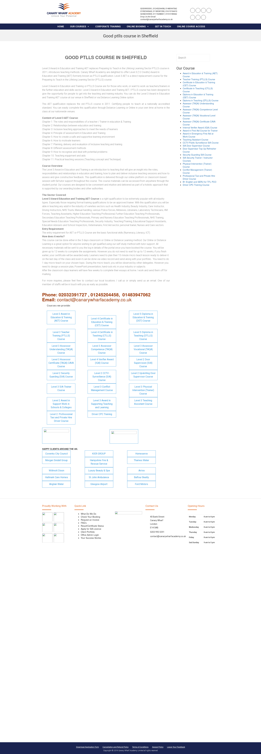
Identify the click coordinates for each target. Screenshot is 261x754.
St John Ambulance (99, 477)
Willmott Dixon (56, 470)
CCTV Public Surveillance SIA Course (201, 142)
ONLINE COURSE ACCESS (191, 26)
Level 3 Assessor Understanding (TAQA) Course (61, 349)
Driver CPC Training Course (196, 184)
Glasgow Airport (98, 484)
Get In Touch (163, 26)
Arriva (142, 470)
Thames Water (141, 460)
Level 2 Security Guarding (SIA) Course (61, 375)
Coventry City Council (56, 453)
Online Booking (136, 26)
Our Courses (78, 26)
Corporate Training (108, 26)
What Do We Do (88, 513)
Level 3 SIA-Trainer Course (61, 388)
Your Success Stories (91, 537)
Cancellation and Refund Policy (116, 747)
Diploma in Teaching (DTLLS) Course (200, 100)
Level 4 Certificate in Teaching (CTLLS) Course (102, 336)
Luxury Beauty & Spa (99, 470)
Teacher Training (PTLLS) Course (199, 79)
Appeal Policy (157, 747)
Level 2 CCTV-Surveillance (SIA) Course (101, 377)
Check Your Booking (90, 516)
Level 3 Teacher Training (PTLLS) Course (61, 336)
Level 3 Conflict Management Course (102, 388)
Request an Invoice (90, 519)
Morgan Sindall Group (56, 460)
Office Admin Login (90, 534)
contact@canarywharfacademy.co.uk (168, 536)
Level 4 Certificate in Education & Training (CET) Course (102, 322)
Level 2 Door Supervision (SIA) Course (143, 363)
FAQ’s (84, 522)
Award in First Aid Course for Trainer (200, 130)
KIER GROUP (99, 453)
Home (60, 26)
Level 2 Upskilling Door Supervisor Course (143, 375)
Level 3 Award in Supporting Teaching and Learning (102, 404)
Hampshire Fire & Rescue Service (99, 462)
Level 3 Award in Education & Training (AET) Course (61, 317)
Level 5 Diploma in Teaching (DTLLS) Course (143, 336)
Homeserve (141, 453)
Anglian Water (56, 484)
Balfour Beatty (141, 477)
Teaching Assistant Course (195, 139)
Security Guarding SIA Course (197, 154)
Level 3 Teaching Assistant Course (143, 402)
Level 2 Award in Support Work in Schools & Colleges (61, 404)
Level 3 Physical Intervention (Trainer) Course (143, 390)
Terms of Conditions (140, 747)
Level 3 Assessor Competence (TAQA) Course (102, 349)
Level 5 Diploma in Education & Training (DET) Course (143, 317)
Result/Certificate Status (92, 525)
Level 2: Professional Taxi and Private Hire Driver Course (61, 418)
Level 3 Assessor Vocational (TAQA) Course (143, 349)
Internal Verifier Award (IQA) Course (200, 127)
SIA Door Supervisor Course (196, 145)
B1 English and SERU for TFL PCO (199, 181)
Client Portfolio (88, 531)
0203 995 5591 (157, 532)
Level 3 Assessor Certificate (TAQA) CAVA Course (61, 363)
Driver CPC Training (102, 414)
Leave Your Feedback (176, 747)
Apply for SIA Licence (91, 528)
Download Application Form (87, 747)
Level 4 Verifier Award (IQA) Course (102, 361)
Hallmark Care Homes (56, 477)
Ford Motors (141, 484)
